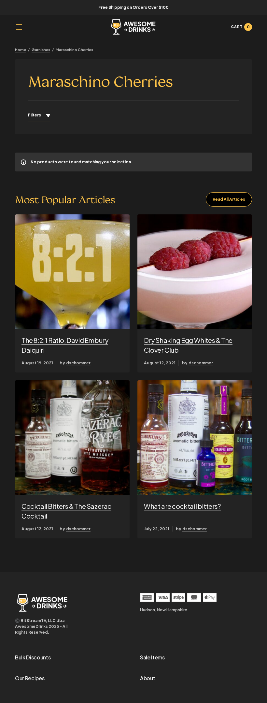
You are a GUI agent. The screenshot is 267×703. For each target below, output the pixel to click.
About (147, 678)
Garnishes (41, 49)
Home (20, 49)
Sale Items (152, 657)
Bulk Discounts (33, 657)
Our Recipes (29, 678)
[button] (19, 27)
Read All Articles (229, 199)
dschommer (78, 362)
